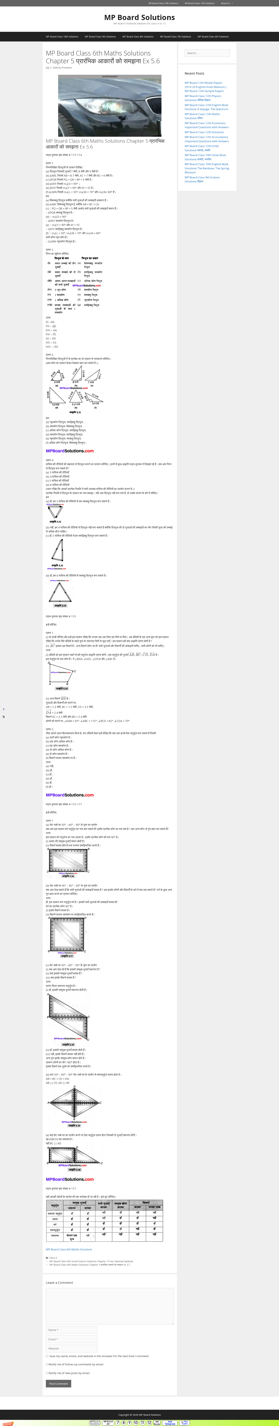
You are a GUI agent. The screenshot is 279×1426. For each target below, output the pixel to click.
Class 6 (53, 1257)
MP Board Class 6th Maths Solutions (69, 1249)
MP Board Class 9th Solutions (100, 36)
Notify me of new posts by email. (69, 1373)
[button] (139, 1423)
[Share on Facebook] (3, 709)
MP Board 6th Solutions (108, 1423)
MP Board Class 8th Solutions (138, 36)
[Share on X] (3, 716)
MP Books (157, 1423)
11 (142, 1423)
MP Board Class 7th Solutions (175, 36)
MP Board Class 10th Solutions (62, 36)
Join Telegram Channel (170, 1423)
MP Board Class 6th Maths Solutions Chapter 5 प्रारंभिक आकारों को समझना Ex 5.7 (89, 1264)
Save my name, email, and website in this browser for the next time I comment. (99, 1356)
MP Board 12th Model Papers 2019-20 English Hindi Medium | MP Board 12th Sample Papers (206, 87)
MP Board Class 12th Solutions (163, 3)
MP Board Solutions (95, 1423)
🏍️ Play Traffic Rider (184, 1423)
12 (149, 1423)
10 (136, 1423)
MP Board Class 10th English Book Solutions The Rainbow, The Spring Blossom (207, 168)
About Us (225, 3)
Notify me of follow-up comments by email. (76, 1364)
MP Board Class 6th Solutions (213, 36)
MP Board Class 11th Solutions (200, 3)
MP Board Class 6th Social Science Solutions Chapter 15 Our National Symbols (91, 1261)
